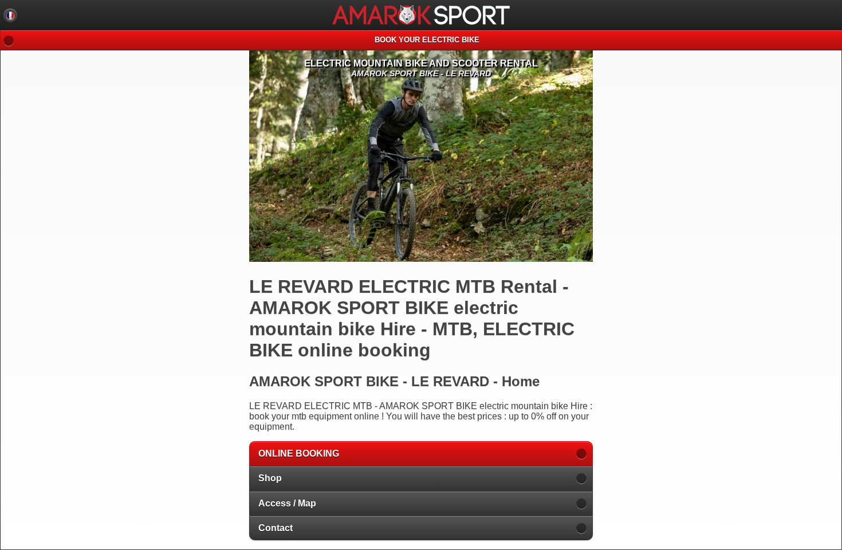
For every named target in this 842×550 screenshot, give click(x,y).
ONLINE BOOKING (298, 453)
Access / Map (287, 503)
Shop (270, 478)
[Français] (10, 15)
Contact (275, 528)
